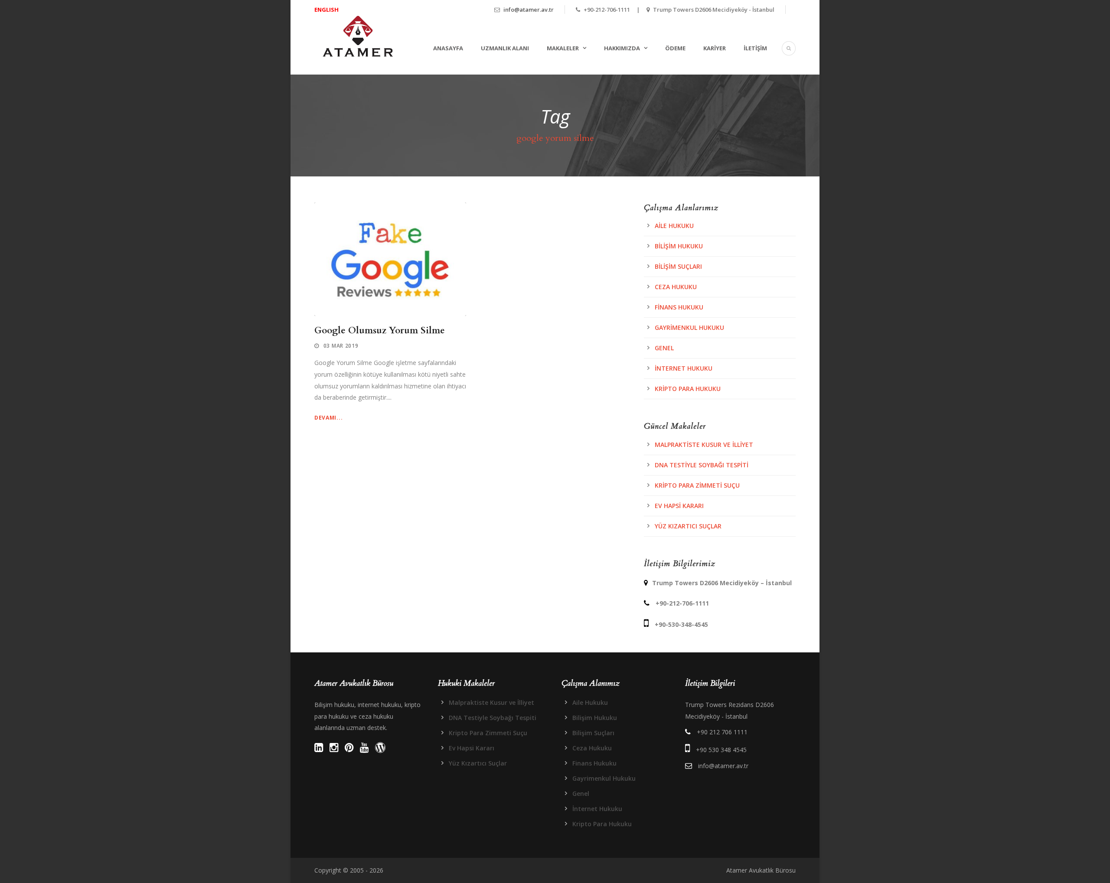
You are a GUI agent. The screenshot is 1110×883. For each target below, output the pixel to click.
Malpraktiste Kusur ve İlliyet (704, 444)
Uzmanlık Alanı (505, 48)
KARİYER (714, 48)
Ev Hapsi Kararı (679, 506)
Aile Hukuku (674, 226)
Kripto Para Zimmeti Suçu (697, 485)
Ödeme (675, 48)
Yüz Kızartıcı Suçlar (688, 526)
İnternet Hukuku (683, 368)
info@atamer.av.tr (528, 9)
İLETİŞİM (755, 48)
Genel (664, 348)
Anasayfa (448, 48)
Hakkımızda (622, 48)
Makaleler (563, 48)
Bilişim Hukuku (679, 246)
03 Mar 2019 (341, 345)
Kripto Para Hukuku (688, 388)
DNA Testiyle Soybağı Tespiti (701, 465)
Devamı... (328, 417)
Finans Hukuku (679, 307)
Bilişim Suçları (678, 266)
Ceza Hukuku (676, 287)
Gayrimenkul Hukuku (689, 327)
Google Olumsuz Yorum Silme (379, 330)
